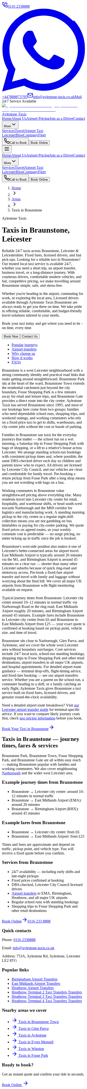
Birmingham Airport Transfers (35, 979)
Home (6, 118)
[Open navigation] (7, 149)
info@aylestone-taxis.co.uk (33, 948)
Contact (79, 118)
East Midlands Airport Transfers (36, 983)
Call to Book (18, 143)
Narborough (11, 773)
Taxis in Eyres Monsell (35, 1042)
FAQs (16, 362)
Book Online (39, 143)
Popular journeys (24, 345)
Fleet (42, 135)
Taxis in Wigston (31, 1049)
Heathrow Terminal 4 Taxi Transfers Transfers (47, 1001)
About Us (18, 118)
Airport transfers (24, 349)
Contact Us (30, 336)
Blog (19, 135)
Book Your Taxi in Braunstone (25, 729)
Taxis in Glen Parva (33, 1028)
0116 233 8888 (39, 921)
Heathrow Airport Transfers (33, 988)
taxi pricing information (37, 718)
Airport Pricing (37, 118)
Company (30, 135)
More (7, 126)
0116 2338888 (25, 940)
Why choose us (23, 353)
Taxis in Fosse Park (33, 1055)
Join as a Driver (61, 118)
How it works (22, 358)
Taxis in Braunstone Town (38, 1022)
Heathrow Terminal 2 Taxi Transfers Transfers (47, 992)
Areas (16, 199)
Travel (19, 131)
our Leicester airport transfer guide (40, 707)
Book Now (11, 336)
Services (8, 131)
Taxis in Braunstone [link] (27, 210)
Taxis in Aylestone (32, 1035)
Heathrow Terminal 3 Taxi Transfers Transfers (47, 996)
